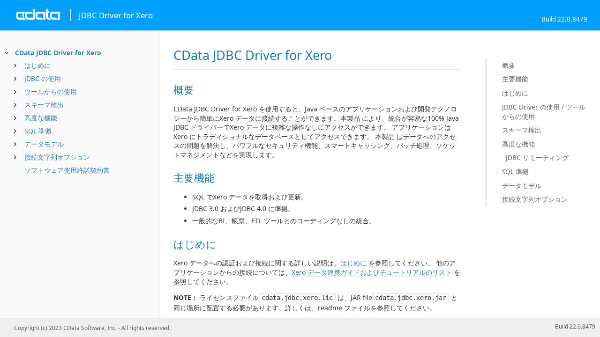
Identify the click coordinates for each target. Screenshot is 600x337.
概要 (508, 65)
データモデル (44, 143)
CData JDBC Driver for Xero (58, 52)
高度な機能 (40, 117)
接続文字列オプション (57, 157)
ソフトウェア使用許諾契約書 (67, 170)
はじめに (37, 65)
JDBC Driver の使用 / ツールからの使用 (543, 112)
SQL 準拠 (38, 130)
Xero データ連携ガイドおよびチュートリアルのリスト (372, 272)
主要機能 (515, 78)
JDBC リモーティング (537, 157)
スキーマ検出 (44, 104)
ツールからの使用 (50, 91)
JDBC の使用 (42, 78)
